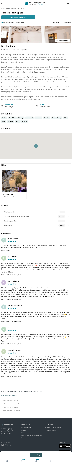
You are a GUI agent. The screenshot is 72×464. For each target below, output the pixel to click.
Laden (69, 3)
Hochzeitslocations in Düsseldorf (11, 410)
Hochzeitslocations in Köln (10, 407)
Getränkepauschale (34, 221)
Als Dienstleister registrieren (53, 427)
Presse (23, 433)
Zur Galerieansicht (62, 40)
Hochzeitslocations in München (11, 404)
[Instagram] (6, 445)
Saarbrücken (21, 8)
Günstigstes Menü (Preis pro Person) (34, 216)
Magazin (23, 430)
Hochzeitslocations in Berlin (10, 400)
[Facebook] (2, 445)
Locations (13, 8)
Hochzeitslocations (9, 395)
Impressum (24, 438)
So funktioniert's (26, 427)
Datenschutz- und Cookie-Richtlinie (31, 435)
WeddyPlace (5, 8)
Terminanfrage (36, 455)
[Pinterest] (10, 445)
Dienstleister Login (50, 430)
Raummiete (34, 225)
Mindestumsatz (34, 212)
